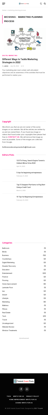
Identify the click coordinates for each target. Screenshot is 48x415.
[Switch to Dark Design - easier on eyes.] (41, 4)
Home (4, 10)
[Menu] (3, 3)
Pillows (4, 309)
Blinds (4, 252)
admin (6, 66)
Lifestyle (5, 298)
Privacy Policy (32, 396)
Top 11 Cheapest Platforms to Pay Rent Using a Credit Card (31, 186)
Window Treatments (9, 330)
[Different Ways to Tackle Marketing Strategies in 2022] (24, 40)
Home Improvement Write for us (23, 399)
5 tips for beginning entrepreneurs (29, 172)
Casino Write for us (24, 403)
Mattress (5, 305)
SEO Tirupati (38, 408)
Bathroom (5, 248)
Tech (4, 316)
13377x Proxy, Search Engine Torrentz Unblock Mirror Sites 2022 (31, 161)
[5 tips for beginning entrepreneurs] (8, 175)
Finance (5, 277)
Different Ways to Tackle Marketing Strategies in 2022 (20, 61)
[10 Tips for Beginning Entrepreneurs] (8, 199)
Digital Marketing (9, 55)
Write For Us (18, 396)
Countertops (6, 259)
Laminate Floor (7, 287)
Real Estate (6, 312)
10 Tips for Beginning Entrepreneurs (30, 197)
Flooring (5, 280)
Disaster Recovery (9, 266)
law (3, 291)
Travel (4, 320)
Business (5, 255)
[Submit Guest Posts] (24, 3)
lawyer (4, 295)
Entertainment (7, 273)
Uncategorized (7, 323)
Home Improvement (9, 284)
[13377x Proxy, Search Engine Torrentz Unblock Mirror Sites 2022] (8, 163)
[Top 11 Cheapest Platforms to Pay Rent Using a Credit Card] (8, 187)
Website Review (8, 327)
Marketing (6, 302)
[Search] (44, 3)
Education (5, 270)
